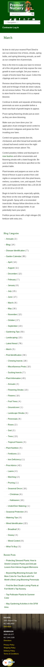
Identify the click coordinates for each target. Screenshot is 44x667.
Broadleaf (14, 529)
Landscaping (14, 338)
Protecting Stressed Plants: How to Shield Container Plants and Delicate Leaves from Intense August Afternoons (21, 563)
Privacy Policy (9, 645)
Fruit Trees (14, 401)
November (15, 314)
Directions (7, 627)
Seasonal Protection (17, 512)
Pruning (13, 483)
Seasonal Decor (17, 488)
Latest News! (14, 343)
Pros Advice (13, 465)
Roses (12, 425)
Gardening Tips (15, 332)
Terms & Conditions (11, 654)
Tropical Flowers (17, 442)
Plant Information (16, 378)
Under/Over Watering (19, 506)
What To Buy (13, 547)
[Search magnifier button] (32, 14)
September (15, 326)
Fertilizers (14, 454)
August (13, 268)
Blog (10, 245)
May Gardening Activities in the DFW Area (21, 605)
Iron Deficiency (16, 459)
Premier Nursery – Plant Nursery (21, 7)
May (12, 308)
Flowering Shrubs (18, 390)
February (14, 280)
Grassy (13, 535)
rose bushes (7, 156)
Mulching (14, 477)
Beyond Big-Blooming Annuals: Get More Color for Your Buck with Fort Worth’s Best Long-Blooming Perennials (21, 576)
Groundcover (15, 407)
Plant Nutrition (14, 448)
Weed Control (16, 541)
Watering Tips (14, 518)
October (14, 320)
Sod (11, 430)
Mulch (10, 349)
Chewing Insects (17, 361)
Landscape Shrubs (18, 413)
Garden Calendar (16, 256)
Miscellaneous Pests (19, 367)
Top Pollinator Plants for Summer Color (19, 596)
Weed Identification (17, 523)
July (12, 291)
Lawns (12, 471)
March (12, 303)
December (15, 274)
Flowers (14, 396)
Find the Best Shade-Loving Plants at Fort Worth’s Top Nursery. (21, 587)
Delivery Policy (9, 651)
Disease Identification (17, 251)
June (12, 297)
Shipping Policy (9, 648)
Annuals (11, 239)
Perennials (14, 419)
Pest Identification (16, 355)
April (12, 262)
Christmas (16, 494)
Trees (13, 436)
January (13, 285)
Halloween (17, 500)
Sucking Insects (16, 372)
